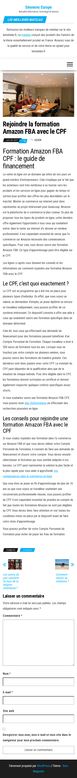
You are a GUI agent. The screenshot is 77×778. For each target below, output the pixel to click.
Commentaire (12, 616)
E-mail (8, 692)
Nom (7, 673)
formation (27, 550)
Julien (37, 139)
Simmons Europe (38, 7)
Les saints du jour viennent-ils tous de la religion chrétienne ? (11, 581)
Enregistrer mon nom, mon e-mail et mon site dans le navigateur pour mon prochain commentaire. (37, 737)
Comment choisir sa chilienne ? (62, 578)
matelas (26, 35)
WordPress (43, 766)
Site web (8, 711)
